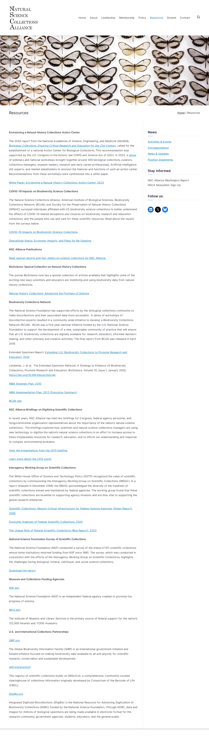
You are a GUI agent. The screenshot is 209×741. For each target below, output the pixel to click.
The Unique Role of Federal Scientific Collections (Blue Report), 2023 (52, 530)
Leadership (108, 17)
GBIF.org (14, 640)
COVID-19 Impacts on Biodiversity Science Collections (43, 232)
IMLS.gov (15, 609)
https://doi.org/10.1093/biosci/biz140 (32, 375)
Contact (185, 17)
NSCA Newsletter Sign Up (164, 185)
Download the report (22, 570)
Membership (127, 17)
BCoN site (15, 400)
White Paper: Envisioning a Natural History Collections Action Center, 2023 (56, 182)
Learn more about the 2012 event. (30, 459)
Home (82, 17)
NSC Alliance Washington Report (168, 180)
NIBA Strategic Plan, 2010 (25, 383)
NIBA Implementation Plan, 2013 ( (30, 392)
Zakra (133, 735)
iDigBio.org (16, 694)
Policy (142, 17)
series (132, 155)
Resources (156, 17)
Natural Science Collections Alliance (95, 735)
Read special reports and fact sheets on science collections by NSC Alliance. (57, 258)
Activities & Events (159, 141)
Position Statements (160, 159)
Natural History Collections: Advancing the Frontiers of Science (49, 293)
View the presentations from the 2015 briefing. (38, 450)
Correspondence (158, 147)
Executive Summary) (64, 392)
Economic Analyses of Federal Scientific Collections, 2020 (46, 521)
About (93, 17)
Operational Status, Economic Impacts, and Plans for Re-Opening (50, 240)
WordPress (147, 735)
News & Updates (158, 153)
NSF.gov (14, 587)
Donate (171, 17)
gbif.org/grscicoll (20, 667)
